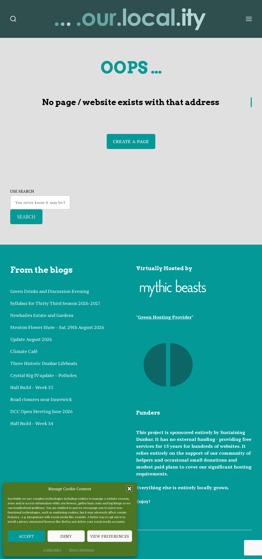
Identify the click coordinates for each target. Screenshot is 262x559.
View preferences (109, 536)
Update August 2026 (31, 339)
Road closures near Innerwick (41, 399)
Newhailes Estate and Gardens (41, 315)
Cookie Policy (52, 550)
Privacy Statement (81, 550)
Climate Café (24, 351)
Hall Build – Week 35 (31, 387)
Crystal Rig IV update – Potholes (43, 375)
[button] (129, 488)
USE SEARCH (22, 191)
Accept (26, 536)
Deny (66, 536)
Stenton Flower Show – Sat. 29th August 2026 (57, 327)
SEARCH (26, 216)
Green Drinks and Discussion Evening (49, 291)
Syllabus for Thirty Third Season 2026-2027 (55, 303)
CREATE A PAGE (131, 141)
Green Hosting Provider (165, 317)
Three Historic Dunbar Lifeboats (43, 363)
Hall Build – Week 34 (31, 423)
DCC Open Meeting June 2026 (41, 411)
